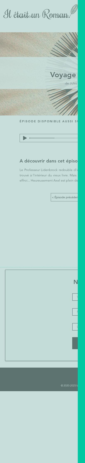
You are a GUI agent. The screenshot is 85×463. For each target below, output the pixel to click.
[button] (57, 153)
